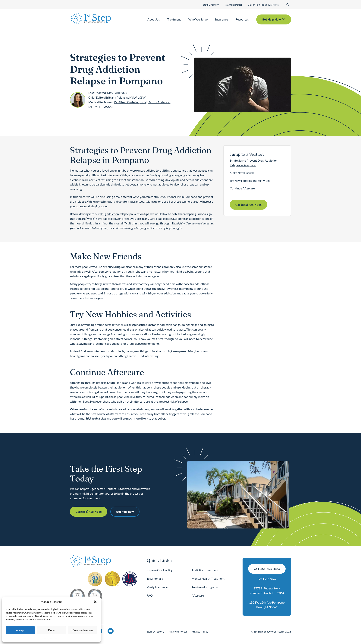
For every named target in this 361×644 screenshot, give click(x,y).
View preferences (82, 630)
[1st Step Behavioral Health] (90, 18)
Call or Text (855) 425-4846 (263, 4)
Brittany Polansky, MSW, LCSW (125, 97)
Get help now (125, 511)
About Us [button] (153, 19)
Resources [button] (242, 19)
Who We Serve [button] (198, 19)
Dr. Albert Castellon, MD (130, 102)
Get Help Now (267, 579)
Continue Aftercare (242, 188)
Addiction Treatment (205, 570)
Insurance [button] (221, 19)
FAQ (150, 595)
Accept (20, 630)
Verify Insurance (157, 587)
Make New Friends (242, 173)
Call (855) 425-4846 (248, 204)
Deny (51, 630)
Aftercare (198, 595)
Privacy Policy (199, 631)
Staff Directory (211, 4)
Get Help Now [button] (271, 19)
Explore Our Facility (159, 570)
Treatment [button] (174, 19)
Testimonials (155, 578)
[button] (95, 602)
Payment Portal (233, 4)
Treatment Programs (205, 587)
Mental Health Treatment (208, 578)
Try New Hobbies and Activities (250, 180)
